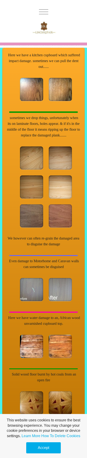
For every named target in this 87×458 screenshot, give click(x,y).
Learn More (31, 436)
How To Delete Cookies (60, 436)
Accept (43, 448)
